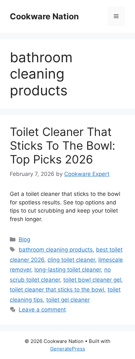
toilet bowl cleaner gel (92, 279)
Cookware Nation (44, 16)
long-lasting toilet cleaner (67, 269)
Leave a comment (42, 309)
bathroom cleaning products (56, 249)
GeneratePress (67, 349)
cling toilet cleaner (71, 259)
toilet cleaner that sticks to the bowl (57, 289)
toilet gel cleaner (68, 299)
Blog (24, 239)
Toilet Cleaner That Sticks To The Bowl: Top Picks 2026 (62, 145)
